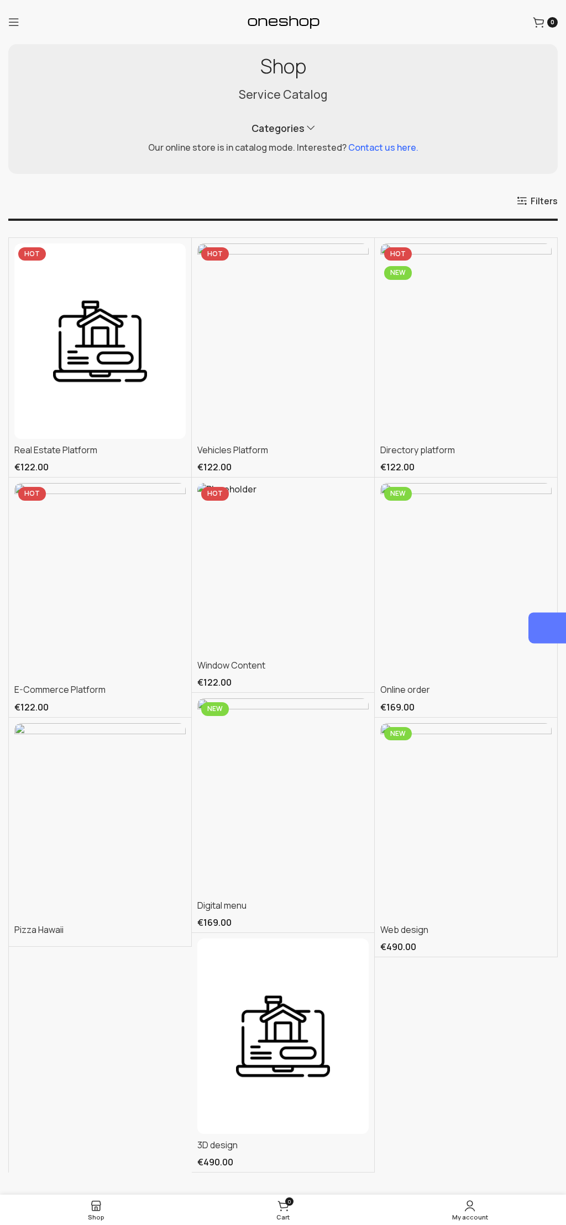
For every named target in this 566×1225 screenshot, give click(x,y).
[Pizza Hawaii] (100, 821)
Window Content (231, 665)
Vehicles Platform (232, 450)
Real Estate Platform (55, 450)
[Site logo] (283, 22)
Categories (278, 129)
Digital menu (222, 905)
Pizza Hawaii (39, 930)
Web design (404, 930)
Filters (544, 200)
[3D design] (283, 1036)
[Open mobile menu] (14, 22)
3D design (217, 1145)
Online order (405, 689)
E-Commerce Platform (60, 689)
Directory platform (417, 450)
